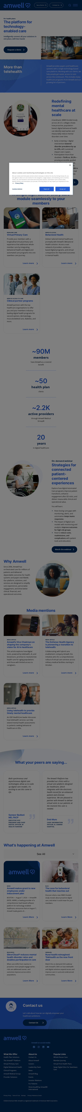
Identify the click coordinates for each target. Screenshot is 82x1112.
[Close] (70, 165)
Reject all (46, 189)
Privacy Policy (19, 183)
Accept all (63, 189)
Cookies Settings (17, 189)
